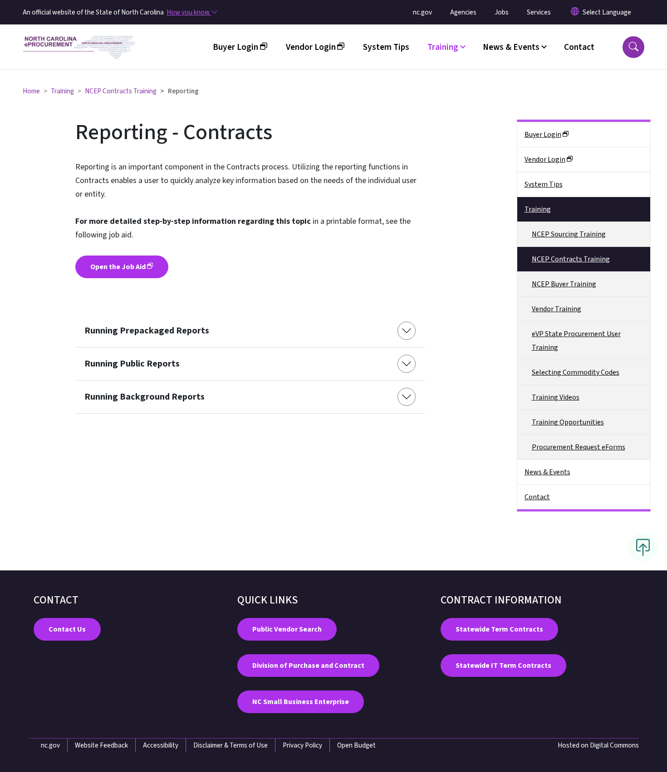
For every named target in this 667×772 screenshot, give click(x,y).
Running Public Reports (132, 363)
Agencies (463, 12)
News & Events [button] (511, 47)
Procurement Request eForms (578, 447)
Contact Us (67, 629)
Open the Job (118, 267)
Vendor (311, 47)
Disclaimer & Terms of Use (230, 745)
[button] (633, 47)
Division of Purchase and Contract (308, 666)
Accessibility (160, 745)
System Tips (386, 47)
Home (31, 91)
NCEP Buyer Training (564, 284)
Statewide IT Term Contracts (503, 666)
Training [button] (442, 47)
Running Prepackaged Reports (146, 330)
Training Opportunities (568, 422)
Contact (579, 47)
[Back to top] (643, 547)
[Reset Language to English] (575, 12)
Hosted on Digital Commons (598, 745)
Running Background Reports (144, 397)
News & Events (547, 472)
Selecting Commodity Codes (575, 372)
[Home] (79, 36)
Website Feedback (101, 745)
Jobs (502, 12)
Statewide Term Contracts (499, 629)
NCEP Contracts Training (121, 91)
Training (62, 91)
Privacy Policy (302, 745)
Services (539, 12)
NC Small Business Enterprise (300, 702)
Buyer (235, 47)
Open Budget (356, 745)
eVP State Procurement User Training (576, 340)
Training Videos (555, 397)
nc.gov (422, 12)
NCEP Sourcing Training (569, 234)
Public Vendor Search (287, 629)
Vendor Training (556, 309)
